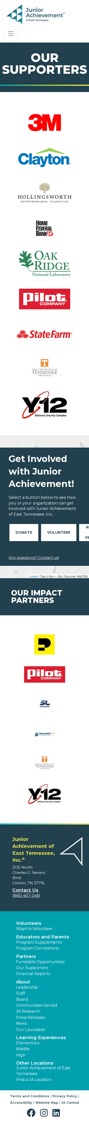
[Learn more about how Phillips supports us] (44, 648)
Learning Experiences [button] (41, 1037)
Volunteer (58, 532)
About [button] (23, 982)
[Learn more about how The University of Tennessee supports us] (44, 767)
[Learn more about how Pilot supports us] (44, 678)
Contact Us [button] (25, 890)
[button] (32, 1113)
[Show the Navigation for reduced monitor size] (11, 34)
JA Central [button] (70, 1102)
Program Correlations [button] (37, 948)
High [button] (20, 1055)
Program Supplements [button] (39, 942)
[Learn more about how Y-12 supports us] (44, 797)
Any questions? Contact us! (34, 557)
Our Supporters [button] (32, 967)
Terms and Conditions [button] (29, 1096)
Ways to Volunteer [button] (34, 928)
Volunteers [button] (28, 923)
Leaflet (34, 576)
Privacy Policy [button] (65, 1096)
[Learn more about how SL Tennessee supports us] (44, 707)
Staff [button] (20, 993)
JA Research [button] (28, 1011)
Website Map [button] (46, 1102)
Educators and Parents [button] (42, 937)
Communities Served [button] (36, 1005)
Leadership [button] (27, 987)
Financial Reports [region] (33, 973)
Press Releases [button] (30, 1017)
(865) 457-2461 (26, 895)
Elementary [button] (28, 1043)
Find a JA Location (33, 1079)
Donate (24, 532)
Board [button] (22, 999)
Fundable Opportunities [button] (40, 961)
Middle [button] (23, 1049)
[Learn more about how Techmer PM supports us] (44, 737)
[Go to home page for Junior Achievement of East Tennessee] (36, 14)
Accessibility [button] (21, 1102)
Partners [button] (26, 956)
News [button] (21, 1023)
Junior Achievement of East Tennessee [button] (43, 1071)
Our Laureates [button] (30, 1029)
